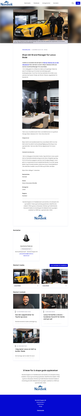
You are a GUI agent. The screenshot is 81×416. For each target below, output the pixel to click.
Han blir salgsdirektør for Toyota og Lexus (24, 316)
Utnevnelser (29, 183)
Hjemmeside (40, 410)
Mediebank (36, 3)
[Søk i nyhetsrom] (73, 3)
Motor (24, 183)
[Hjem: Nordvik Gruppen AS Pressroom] (7, 3)
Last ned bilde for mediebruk (59, 265)
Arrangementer (46, 3)
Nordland (24, 195)
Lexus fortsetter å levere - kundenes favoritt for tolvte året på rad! (54, 317)
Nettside (24, 176)
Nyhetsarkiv (27, 3)
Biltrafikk (34, 183)
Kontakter (55, 3)
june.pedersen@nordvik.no (26, 253)
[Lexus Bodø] (26, 276)
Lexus (23, 189)
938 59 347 (26, 255)
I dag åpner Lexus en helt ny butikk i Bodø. (25, 350)
